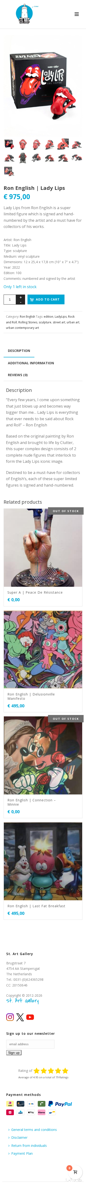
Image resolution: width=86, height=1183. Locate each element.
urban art (73, 322)
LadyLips (61, 317)
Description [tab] (19, 350)
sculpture (45, 322)
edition (48, 317)
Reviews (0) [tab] (18, 375)
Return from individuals (29, 1145)
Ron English (27, 317)
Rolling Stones (27, 322)
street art (59, 322)
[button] (73, 44)
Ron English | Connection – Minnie (31, 802)
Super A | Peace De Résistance (35, 592)
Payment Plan (22, 1153)
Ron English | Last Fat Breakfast (36, 906)
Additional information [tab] (31, 363)
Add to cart (48, 299)
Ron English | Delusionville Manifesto (31, 696)
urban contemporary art (22, 328)
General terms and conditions (34, 1129)
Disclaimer (19, 1137)
